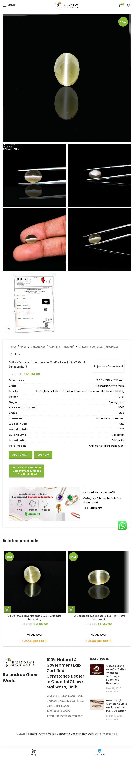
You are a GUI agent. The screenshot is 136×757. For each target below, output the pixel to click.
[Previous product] (11, 354)
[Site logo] (66, 5)
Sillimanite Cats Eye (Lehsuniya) (98, 347)
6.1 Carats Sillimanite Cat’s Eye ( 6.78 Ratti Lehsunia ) (34, 617)
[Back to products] (15, 354)
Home (12, 347)
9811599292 (63, 711)
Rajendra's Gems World (108, 366)
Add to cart (20, 455)
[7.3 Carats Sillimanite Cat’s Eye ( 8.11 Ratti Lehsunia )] (99, 582)
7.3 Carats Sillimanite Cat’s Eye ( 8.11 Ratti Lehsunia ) (98, 617)
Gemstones (38, 347)
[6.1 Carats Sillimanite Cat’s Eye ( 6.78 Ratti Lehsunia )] (35, 582)
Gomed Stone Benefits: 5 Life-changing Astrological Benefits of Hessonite (116, 674)
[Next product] (19, 354)
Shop (23, 347)
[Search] (128, 5)
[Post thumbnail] (97, 678)
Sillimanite (96, 508)
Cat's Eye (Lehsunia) (62, 347)
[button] (7, 609)
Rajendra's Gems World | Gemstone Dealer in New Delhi (60, 733)
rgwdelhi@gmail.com (69, 715)
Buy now (43, 455)
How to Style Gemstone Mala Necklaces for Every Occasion (116, 706)
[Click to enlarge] (9, 329)
